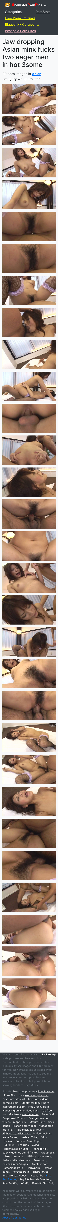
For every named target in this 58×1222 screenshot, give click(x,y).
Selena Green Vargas (15, 1164)
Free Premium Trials (20, 18)
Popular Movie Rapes (28, 1141)
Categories (13, 12)
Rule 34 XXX (9, 1183)
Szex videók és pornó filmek (19, 1152)
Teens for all (39, 1148)
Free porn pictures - (33, 1091)
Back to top (48, 1054)
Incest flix (36, 1175)
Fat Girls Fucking (28, 1145)
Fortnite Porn (21, 1171)
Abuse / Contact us (14, 1217)
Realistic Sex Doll (42, 1183)
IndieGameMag (42, 1133)
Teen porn (40, 1160)
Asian (36, 74)
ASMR (24, 1183)
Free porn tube (14, 1156)
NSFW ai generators (39, 1156)
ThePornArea (40, 1171)
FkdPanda (8, 1145)
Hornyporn (33, 1167)
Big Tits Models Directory (35, 1179)
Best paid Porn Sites (20, 31)
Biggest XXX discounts (22, 24)
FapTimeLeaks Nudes (15, 1148)
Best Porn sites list (13, 1099)
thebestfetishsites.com (16, 1160)
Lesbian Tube (29, 1137)
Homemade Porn (12, 1167)
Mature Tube (37, 1122)
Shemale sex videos (14, 1175)
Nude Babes (9, 1137)
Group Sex (47, 1152)
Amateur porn (40, 1164)
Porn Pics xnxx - (26, 1095)
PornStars (43, 12)
